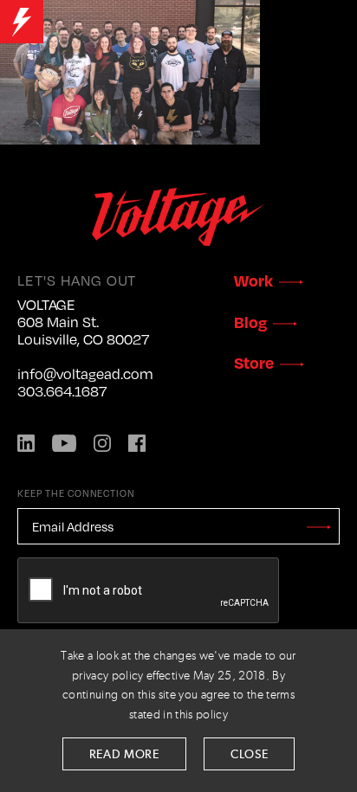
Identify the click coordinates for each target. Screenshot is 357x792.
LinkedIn (26, 443)
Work (253, 280)
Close (249, 755)
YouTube (64, 443)
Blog (250, 322)
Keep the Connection (76, 492)
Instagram (102, 443)
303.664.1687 (62, 391)
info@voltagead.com (85, 374)
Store (254, 362)
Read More (124, 755)
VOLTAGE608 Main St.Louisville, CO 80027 (83, 322)
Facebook (137, 443)
